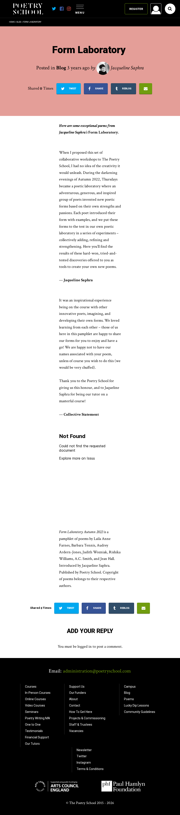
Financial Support (37, 737)
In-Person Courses (37, 692)
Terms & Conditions (90, 769)
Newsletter (84, 750)
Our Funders (77, 692)
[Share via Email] (145, 88)
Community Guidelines (139, 712)
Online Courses (35, 699)
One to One (33, 724)
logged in (84, 646)
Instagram (84, 762)
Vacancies (76, 731)
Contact (74, 705)
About (73, 699)
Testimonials (34, 731)
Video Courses (35, 705)
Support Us (77, 686)
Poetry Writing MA (37, 718)
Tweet (72, 88)
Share (98, 88)
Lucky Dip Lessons (136, 705)
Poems (129, 699)
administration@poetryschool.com (97, 671)
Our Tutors (32, 743)
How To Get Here (80, 712)
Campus (130, 686)
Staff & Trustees (80, 724)
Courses (30, 686)
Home (12, 22)
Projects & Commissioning (87, 718)
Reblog (126, 88)
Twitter (82, 756)
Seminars (31, 712)
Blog (18, 22)
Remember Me (120, 65)
